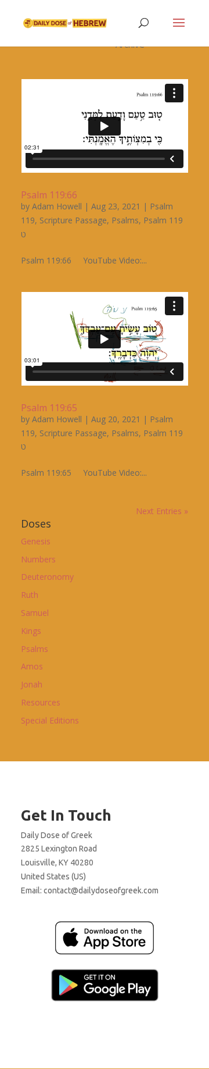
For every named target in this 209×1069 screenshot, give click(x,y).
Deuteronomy (47, 576)
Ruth (29, 594)
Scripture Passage (73, 220)
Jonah (31, 684)
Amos (32, 666)
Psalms (125, 220)
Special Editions (50, 720)
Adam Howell (57, 206)
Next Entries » (162, 510)
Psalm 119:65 (49, 407)
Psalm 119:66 (49, 194)
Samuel (35, 612)
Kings (31, 630)
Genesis (36, 541)
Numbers (38, 559)
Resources (40, 702)
